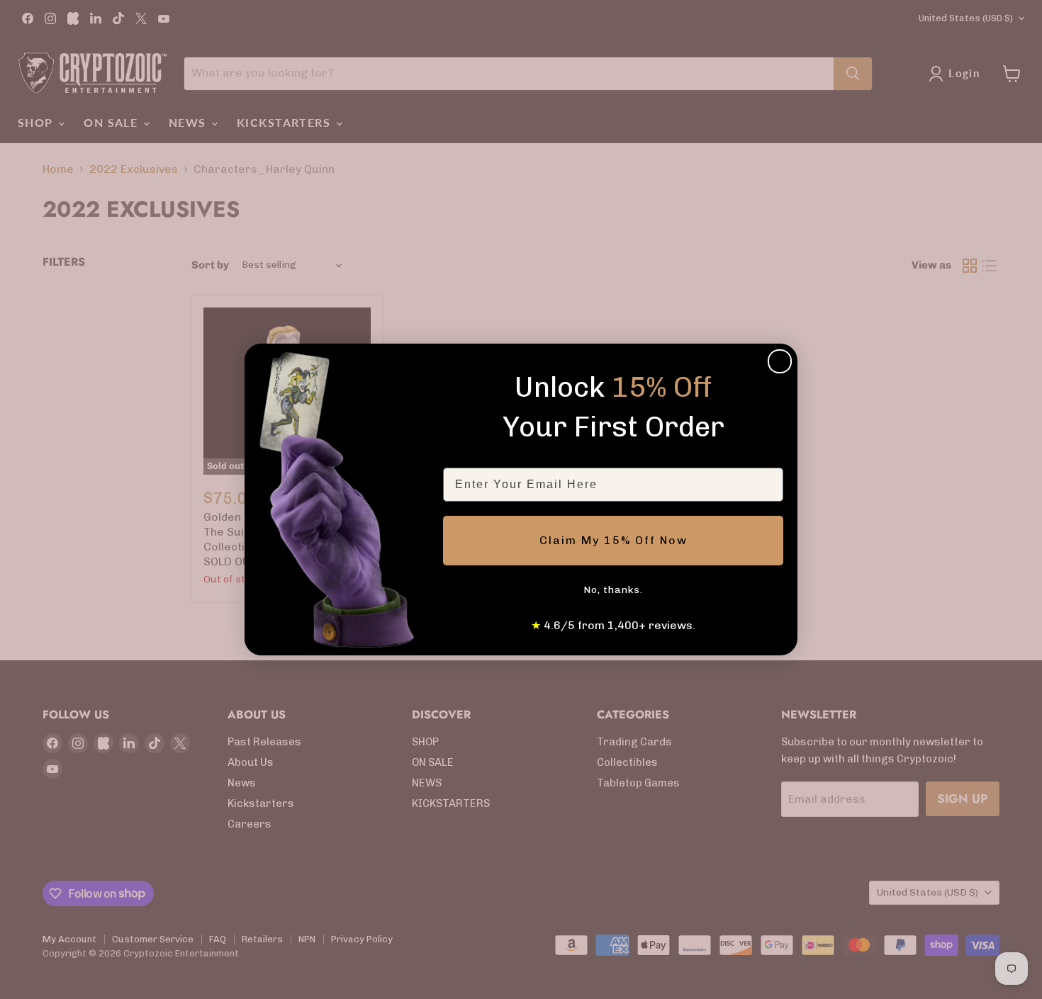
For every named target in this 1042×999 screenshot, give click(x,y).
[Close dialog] (779, 361)
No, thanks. (613, 590)
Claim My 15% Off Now (613, 540)
